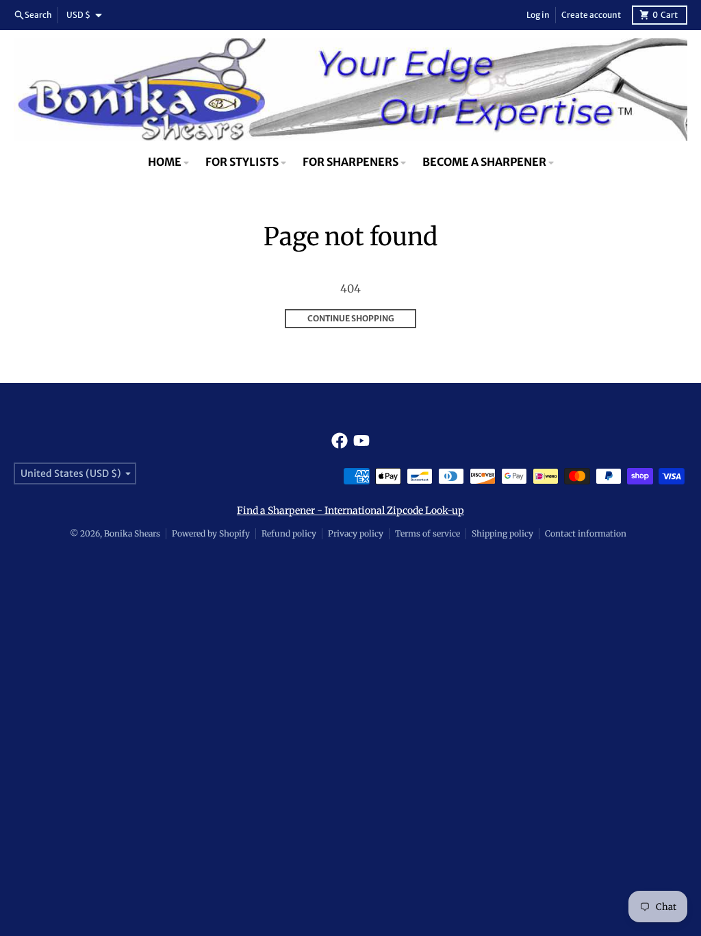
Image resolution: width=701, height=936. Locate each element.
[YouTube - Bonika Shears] (361, 440)
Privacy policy (355, 533)
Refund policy (289, 533)
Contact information (585, 533)
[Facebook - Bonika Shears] (339, 440)
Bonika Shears (132, 533)
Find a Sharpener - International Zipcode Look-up (350, 510)
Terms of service (427, 533)
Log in (538, 15)
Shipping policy (502, 533)
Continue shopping (350, 318)
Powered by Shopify (211, 533)
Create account (591, 15)
